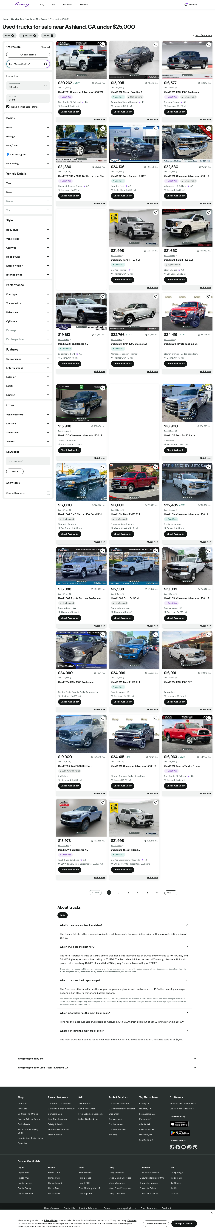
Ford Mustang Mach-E (89, 1188)
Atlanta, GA (144, 1124)
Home (5, 19)
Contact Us (69, 1208)
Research (67, 4)
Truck (44, 19)
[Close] (211, 1212)
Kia (172, 1167)
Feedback (166, 1208)
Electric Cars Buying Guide (30, 1138)
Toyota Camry (24, 1188)
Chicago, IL (144, 1103)
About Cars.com (51, 1208)
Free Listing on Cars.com (90, 1113)
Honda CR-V (54, 1172)
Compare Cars (55, 1113)
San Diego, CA (146, 1139)
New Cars (22, 1108)
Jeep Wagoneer (117, 1183)
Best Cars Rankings (57, 1119)
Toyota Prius (23, 1177)
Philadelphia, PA (146, 1129)
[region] (107, 1220)
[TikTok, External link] (172, 1147)
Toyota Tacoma (25, 1183)
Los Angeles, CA (147, 1113)
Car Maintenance (117, 1129)
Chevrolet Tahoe (148, 1188)
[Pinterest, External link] (195, 1147)
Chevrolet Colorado (149, 1193)
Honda (51, 1167)
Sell (53, 4)
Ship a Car (114, 1113)
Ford (81, 1167)
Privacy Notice (50, 1220)
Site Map (113, 1134)
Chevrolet (145, 1167)
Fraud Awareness (149, 1208)
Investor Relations (88, 1208)
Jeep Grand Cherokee (120, 1177)
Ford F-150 (84, 1183)
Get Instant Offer (86, 1108)
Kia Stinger (176, 1183)
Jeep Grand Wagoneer (120, 1188)
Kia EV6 (174, 1193)
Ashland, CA (32, 19)
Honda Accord (55, 1183)
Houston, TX (145, 1108)
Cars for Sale (17, 19)
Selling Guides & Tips (88, 1119)
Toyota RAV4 (23, 1172)
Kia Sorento (176, 1177)
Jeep (111, 1167)
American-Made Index (59, 1129)
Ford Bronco (85, 1177)
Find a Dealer (24, 1124)
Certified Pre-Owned (28, 1113)
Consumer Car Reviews (59, 1103)
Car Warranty (115, 1119)
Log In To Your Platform (181, 1108)
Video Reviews (55, 1134)
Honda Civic (54, 1177)
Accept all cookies (184, 1223)
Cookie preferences (156, 1223)
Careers (107, 1208)
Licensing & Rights (124, 1208)
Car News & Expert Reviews (61, 1108)
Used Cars (23, 1103)
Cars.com (131, 1220)
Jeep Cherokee (117, 1193)
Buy (42, 4)
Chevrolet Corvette (149, 1172)
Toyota (21, 1167)
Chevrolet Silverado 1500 (152, 1177)
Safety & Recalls (55, 1124)
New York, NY (145, 1134)
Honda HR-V (54, 1193)
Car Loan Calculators (119, 1103)
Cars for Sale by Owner (29, 1119)
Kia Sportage (177, 1172)
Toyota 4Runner (25, 1193)
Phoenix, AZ (145, 1119)
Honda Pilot (53, 1188)
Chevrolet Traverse (149, 1183)
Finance (84, 4)
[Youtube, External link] (183, 1147)
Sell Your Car (84, 1103)
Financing (22, 1143)
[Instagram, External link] (189, 1147)
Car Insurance (116, 1124)
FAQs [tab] (62, 915)
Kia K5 (173, 1188)
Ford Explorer (85, 1193)
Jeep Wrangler (116, 1172)
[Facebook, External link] (177, 1147)
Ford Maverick (86, 1172)
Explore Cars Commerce (182, 1103)
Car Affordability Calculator (122, 1108)
